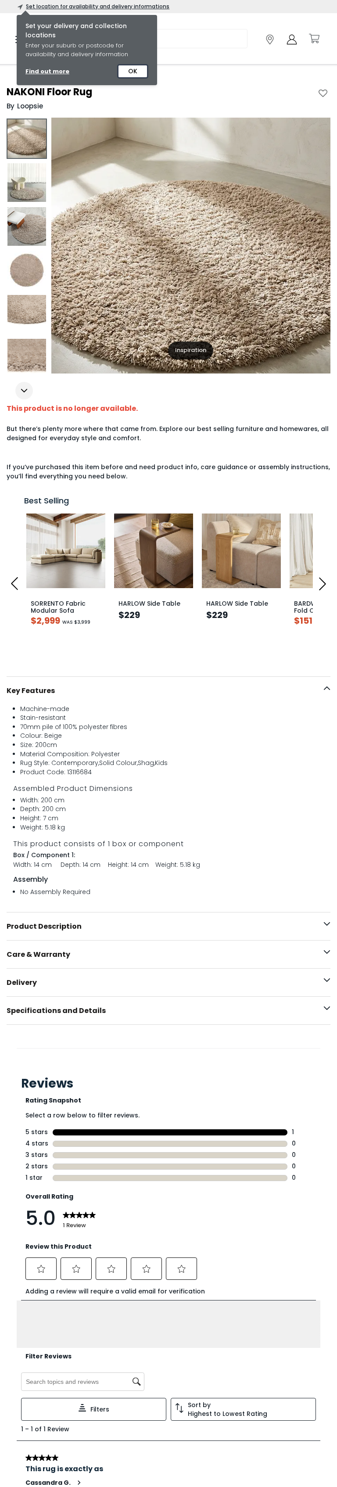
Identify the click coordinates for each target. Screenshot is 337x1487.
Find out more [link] (47, 71)
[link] (269, 39)
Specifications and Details (56, 1011)
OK (132, 71)
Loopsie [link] (30, 106)
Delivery (22, 982)
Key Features (31, 691)
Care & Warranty (38, 954)
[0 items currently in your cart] (313, 38)
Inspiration (190, 350)
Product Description (44, 926)
